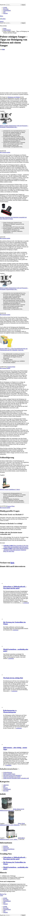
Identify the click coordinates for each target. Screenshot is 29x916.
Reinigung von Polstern (14, 97)
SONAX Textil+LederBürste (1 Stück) (10, 489)
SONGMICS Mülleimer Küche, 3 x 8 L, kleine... (12, 838)
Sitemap (5, 850)
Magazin (5, 13)
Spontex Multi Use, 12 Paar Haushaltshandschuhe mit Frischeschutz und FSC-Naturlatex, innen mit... (13, 349)
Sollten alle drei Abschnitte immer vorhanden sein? (16, 778)
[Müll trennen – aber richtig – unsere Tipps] (16, 737)
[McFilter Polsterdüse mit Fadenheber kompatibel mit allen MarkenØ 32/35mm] (6, 216)
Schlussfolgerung (7, 772)
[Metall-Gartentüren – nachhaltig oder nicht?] (16, 639)
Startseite (5, 846)
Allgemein (6, 785)
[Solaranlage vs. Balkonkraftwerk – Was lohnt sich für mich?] (16, 576)
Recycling (5, 9)
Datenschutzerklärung (8, 849)
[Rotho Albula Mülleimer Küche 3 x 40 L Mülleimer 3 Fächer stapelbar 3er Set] (11, 823)
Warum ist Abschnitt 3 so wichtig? (12, 776)
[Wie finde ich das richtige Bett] (16, 668)
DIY (4, 12)
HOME (5, 7)
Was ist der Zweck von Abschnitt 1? (12, 775)
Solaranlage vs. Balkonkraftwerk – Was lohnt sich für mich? (14, 587)
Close (1, 895)
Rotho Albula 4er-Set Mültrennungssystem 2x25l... (12, 809)
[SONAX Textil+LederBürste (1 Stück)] (5, 488)
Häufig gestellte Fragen (9, 774)
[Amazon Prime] (10, 366)
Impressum (6, 847)
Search (23, 4)
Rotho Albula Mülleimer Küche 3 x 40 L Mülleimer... (12, 824)
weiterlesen (26, 602)
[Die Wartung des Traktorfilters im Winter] (16, 612)
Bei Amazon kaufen (5, 152)
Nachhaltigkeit (7, 10)
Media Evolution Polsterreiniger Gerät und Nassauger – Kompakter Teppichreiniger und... (14, 126)
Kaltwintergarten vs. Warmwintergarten (10, 711)
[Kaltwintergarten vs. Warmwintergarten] (16, 700)
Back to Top (3, 894)
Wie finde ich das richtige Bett (13, 678)
